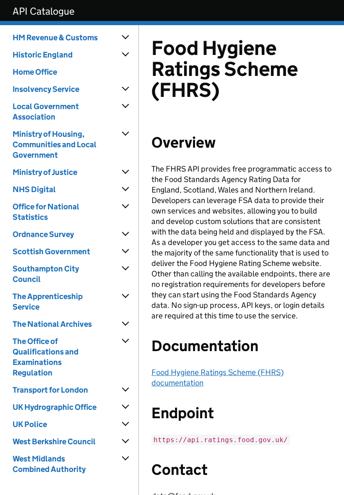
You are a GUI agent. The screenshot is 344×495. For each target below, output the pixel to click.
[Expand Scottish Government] (125, 251)
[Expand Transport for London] (125, 389)
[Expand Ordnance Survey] (125, 234)
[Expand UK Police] (125, 424)
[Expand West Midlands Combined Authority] (125, 458)
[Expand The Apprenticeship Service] (125, 296)
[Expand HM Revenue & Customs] (125, 37)
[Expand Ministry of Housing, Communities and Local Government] (125, 133)
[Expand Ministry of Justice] (125, 172)
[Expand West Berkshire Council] (125, 441)
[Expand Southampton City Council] (125, 268)
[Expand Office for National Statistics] (125, 206)
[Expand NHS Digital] (125, 189)
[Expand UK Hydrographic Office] (125, 407)
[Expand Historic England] (125, 54)
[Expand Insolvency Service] (125, 89)
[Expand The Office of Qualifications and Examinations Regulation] (125, 341)
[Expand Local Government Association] (125, 106)
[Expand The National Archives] (125, 323)
